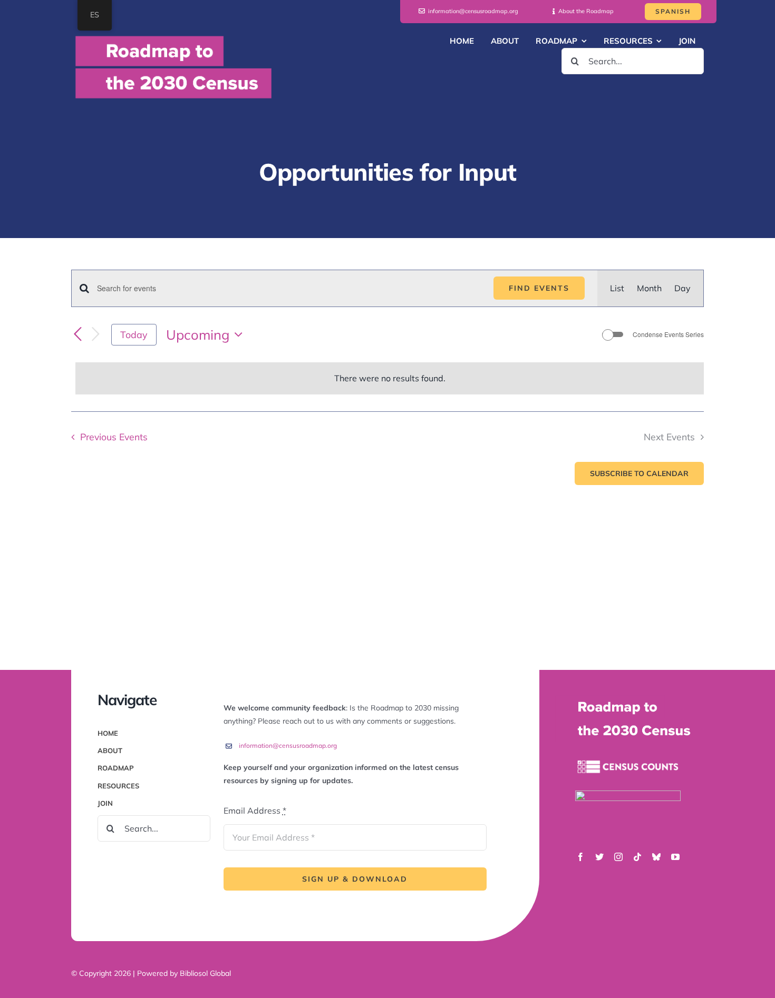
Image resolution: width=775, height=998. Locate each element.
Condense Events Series (668, 334)
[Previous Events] (77, 335)
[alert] (389, 378)
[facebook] (580, 857)
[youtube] (675, 857)
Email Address (255, 810)
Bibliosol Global (205, 973)
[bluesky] (656, 857)
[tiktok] (637, 857)
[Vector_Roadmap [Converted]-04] (628, 747)
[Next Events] (95, 335)
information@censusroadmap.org (288, 745)
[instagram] (618, 857)
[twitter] (599, 857)
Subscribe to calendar (639, 473)
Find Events (539, 288)
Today (134, 334)
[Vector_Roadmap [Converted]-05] (628, 794)
